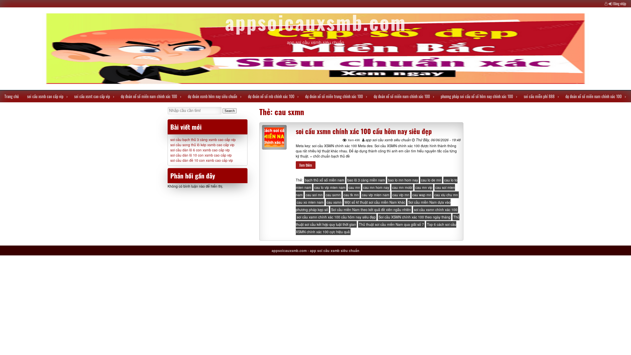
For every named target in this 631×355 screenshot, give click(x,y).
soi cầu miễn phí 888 (539, 96)
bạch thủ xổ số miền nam (324, 180)
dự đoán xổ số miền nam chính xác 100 (149, 96)
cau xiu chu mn (446, 194)
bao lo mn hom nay (403, 180)
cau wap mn (421, 194)
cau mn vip (423, 187)
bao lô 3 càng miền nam (366, 180)
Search (230, 111)
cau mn (354, 187)
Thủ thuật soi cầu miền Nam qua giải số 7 (391, 224)
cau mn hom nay (376, 187)
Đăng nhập (619, 3)
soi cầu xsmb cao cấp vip (45, 96)
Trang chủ (11, 96)
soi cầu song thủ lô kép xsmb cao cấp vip (202, 144)
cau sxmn (333, 194)
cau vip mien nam (375, 194)
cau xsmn (334, 202)
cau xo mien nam (310, 202)
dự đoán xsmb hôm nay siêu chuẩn (212, 96)
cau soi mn (314, 194)
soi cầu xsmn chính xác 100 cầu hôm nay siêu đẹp (364, 131)
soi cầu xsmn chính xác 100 (435, 209)
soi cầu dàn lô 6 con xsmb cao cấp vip (200, 149)
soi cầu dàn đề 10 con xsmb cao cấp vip (201, 160)
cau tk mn (351, 194)
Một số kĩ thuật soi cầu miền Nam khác (375, 202)
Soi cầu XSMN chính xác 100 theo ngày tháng (414, 216)
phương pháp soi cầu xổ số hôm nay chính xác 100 (477, 96)
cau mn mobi (402, 187)
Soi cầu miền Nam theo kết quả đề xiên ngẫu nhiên (371, 209)
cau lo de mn (431, 180)
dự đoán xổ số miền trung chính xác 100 (334, 96)
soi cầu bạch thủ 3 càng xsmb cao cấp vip (203, 139)
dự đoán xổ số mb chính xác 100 (271, 96)
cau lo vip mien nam (330, 187)
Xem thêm (305, 165)
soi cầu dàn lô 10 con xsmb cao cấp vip (201, 155)
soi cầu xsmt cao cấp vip (92, 96)
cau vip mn (400, 194)
